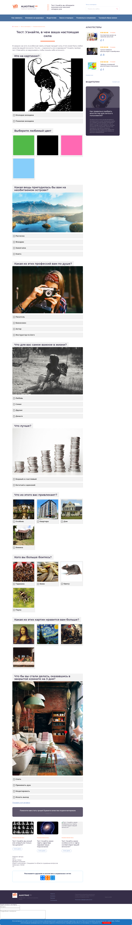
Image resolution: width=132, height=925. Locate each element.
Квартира (44, 521)
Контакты (52, 896)
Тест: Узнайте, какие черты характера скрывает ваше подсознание (45, 844)
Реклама (52, 898)
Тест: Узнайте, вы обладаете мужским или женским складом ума (62, 7)
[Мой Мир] (52, 877)
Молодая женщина (25, 115)
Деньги (19, 416)
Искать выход (22, 797)
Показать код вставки (21, 803)
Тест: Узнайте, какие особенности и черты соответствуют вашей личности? (70, 844)
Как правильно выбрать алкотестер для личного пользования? (101, 113)
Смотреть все (89, 75)
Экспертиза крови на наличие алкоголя (108, 36)
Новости (52, 893)
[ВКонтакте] (42, 877)
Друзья (19, 410)
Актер (18, 329)
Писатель (20, 317)
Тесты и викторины (91, 4)
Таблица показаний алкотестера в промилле (109, 65)
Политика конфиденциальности (83, 899)
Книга (18, 254)
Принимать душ (23, 785)
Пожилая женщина (25, 121)
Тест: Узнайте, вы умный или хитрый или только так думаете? (22, 843)
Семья (18, 404)
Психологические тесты (18, 837)
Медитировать (23, 791)
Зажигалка (21, 248)
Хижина (19, 547)
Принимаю (106, 923)
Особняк (20, 521)
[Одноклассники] (47, 877)
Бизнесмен (21, 323)
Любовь (19, 398)
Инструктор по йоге (25, 335)
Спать (18, 779)
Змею (42, 584)
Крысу (66, 584)
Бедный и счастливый (26, 479)
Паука (18, 610)
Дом (65, 521)
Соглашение (53, 900)
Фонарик (20, 242)
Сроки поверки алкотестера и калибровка (110, 50)
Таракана (20, 584)
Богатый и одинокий (25, 485)
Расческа (20, 236)
